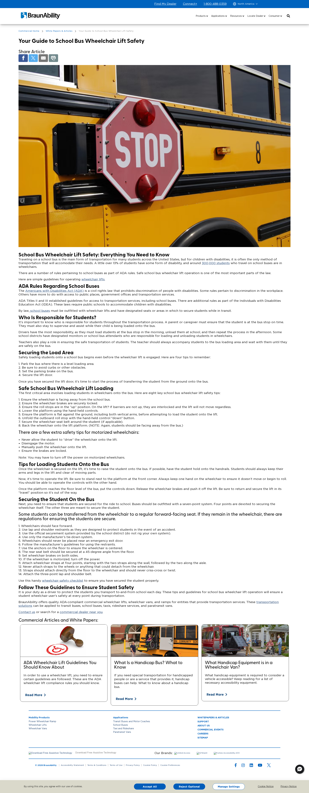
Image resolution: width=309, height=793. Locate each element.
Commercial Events (210, 729)
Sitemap (202, 737)
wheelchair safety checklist (62, 580)
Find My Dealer (165, 4)
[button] (288, 16)
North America (246, 4)
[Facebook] (23, 58)
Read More (33, 695)
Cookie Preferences (170, 765)
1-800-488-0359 (215, 4)
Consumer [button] (274, 16)
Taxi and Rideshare (123, 728)
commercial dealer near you (81, 612)
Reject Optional (189, 786)
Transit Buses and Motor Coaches (131, 721)
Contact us (27, 612)
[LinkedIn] (251, 766)
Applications (120, 717)
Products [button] (201, 16)
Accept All (150, 786)
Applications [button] (218, 16)
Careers (202, 733)
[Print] (53, 58)
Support (203, 721)
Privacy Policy (133, 765)
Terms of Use (116, 765)
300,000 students (216, 263)
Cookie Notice (263, 786)
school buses (39, 310)
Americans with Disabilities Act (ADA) (54, 290)
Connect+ (190, 4)
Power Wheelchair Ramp (42, 721)
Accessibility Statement (72, 765)
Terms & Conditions (96, 765)
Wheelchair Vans (38, 728)
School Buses (120, 725)
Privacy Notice (286, 786)
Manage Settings (229, 786)
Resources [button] (236, 16)
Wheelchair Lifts (38, 725)
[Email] (43, 58)
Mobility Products (39, 717)
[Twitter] (33, 58)
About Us (203, 725)
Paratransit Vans (122, 732)
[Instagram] (243, 766)
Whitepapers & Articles (213, 717)
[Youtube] (260, 766)
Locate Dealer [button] (255, 16)
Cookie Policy (150, 765)
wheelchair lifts (93, 279)
